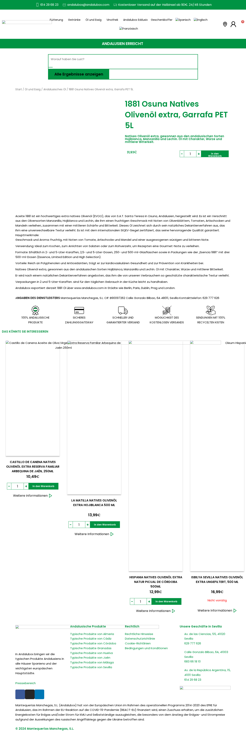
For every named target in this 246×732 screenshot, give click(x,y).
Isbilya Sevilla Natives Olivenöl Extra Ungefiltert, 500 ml (217, 579)
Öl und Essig (93, 20)
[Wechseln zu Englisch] (200, 19)
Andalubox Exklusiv (135, 20)
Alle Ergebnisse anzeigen (78, 74)
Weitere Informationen (30, 495)
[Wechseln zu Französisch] (129, 28)
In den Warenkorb (215, 154)
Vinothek (112, 20)
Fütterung (56, 20)
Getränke (74, 20)
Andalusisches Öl (54, 89)
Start (18, 89)
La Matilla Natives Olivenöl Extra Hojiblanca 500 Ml (94, 502)
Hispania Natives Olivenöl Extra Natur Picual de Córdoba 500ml (155, 582)
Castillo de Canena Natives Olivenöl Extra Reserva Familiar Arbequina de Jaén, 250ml (32, 466)
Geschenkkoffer (161, 20)
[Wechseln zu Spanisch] (183, 19)
